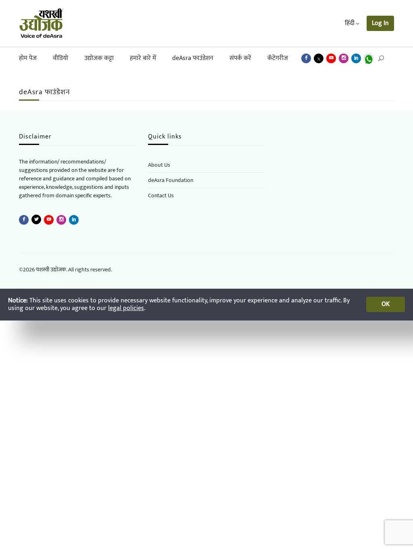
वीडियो (60, 58)
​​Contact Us (161, 195)
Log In (380, 23)
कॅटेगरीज (277, 58)
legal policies (126, 308)
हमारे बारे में (143, 58)
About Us (159, 165)
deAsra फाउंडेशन (192, 58)
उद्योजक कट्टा (99, 58)
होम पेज (28, 58)
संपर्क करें (240, 58)
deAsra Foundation (170, 180)
